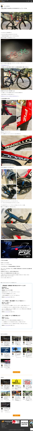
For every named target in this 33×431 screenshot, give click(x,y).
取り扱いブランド (4, 425)
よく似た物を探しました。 (5, 65)
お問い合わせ (3, 426)
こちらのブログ (7, 297)
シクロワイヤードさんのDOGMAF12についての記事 (9, 258)
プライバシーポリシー (4, 427)
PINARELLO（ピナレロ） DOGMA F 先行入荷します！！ (10, 96)
